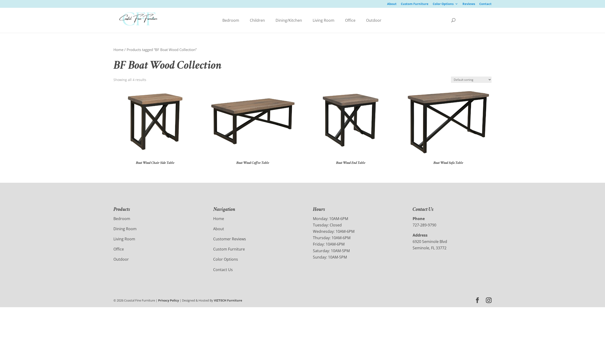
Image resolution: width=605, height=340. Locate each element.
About (392, 4)
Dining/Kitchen (289, 20)
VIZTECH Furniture (228, 300)
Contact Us (223, 269)
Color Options (443, 4)
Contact (485, 4)
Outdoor (373, 20)
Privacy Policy (168, 300)
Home (118, 49)
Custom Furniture (414, 4)
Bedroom (230, 20)
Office (350, 20)
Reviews (468, 4)
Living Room (323, 20)
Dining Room (125, 228)
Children (257, 20)
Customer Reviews (229, 239)
